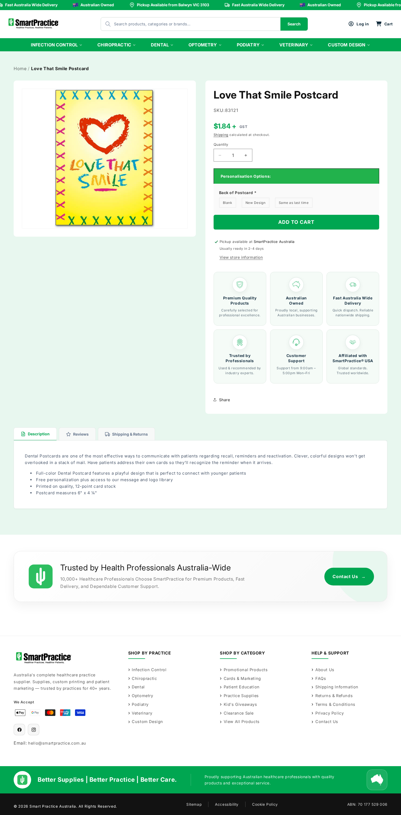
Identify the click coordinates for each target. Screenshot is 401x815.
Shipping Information (336, 687)
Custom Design (147, 721)
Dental (138, 687)
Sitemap (194, 804)
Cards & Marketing (242, 678)
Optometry (142, 695)
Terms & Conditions (335, 704)
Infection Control (149, 669)
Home (20, 68)
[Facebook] (19, 729)
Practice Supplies (241, 695)
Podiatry (140, 704)
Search (294, 24)
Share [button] (224, 399)
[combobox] (185, 24)
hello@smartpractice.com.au (57, 743)
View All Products (242, 721)
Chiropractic (144, 678)
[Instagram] (33, 729)
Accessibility (227, 804)
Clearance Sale (239, 713)
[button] (384, 24)
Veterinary (142, 713)
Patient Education (242, 687)
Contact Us (349, 576)
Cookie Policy (265, 804)
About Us (324, 669)
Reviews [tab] (81, 434)
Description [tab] (39, 434)
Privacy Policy (329, 713)
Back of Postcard (238, 192)
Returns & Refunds (334, 695)
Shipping (221, 135)
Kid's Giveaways (240, 704)
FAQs (320, 678)
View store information (241, 257)
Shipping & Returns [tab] (130, 434)
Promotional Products (246, 669)
